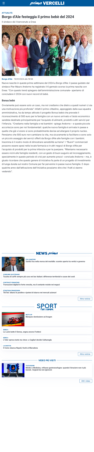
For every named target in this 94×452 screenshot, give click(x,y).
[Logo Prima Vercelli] (47, 3)
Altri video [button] (85, 381)
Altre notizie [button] (85, 299)
